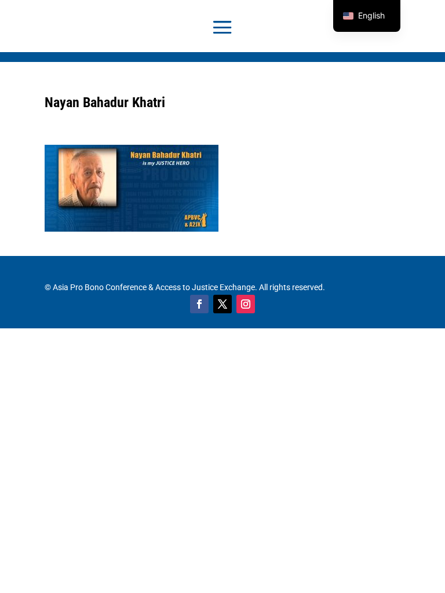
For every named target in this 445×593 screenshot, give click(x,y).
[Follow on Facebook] (199, 304)
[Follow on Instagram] (245, 304)
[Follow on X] (222, 304)
